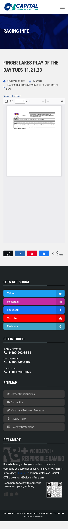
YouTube (12, 318)
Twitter (11, 293)
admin (39, 81)
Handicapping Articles (32, 85)
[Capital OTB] (21, 6)
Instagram (13, 301)
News (47, 85)
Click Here (22, 473)
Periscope (12, 326)
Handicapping (13, 85)
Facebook (12, 309)
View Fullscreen (12, 96)
